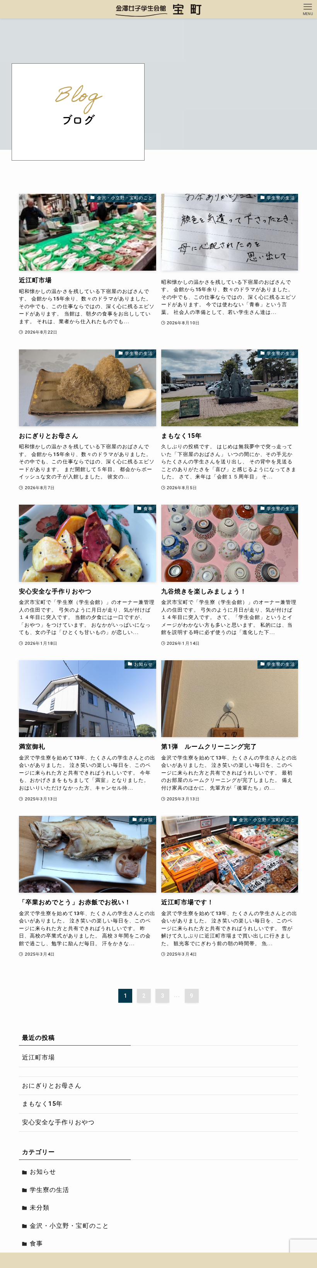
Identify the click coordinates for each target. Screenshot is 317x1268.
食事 (36, 1243)
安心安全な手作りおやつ (58, 1122)
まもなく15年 (42, 1103)
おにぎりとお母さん (51, 1085)
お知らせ (43, 1171)
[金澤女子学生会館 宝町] (159, 9)
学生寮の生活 (49, 1189)
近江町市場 (38, 1057)
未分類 (39, 1207)
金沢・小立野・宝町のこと (69, 1225)
